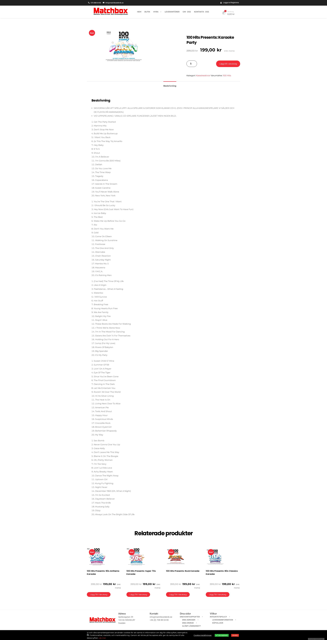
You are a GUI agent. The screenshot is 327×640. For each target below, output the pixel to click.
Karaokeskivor (203, 75)
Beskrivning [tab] (169, 86)
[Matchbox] (110, 11)
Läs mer (102, 638)
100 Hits (227, 75)
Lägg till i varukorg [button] (98, 594)
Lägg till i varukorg (228, 64)
